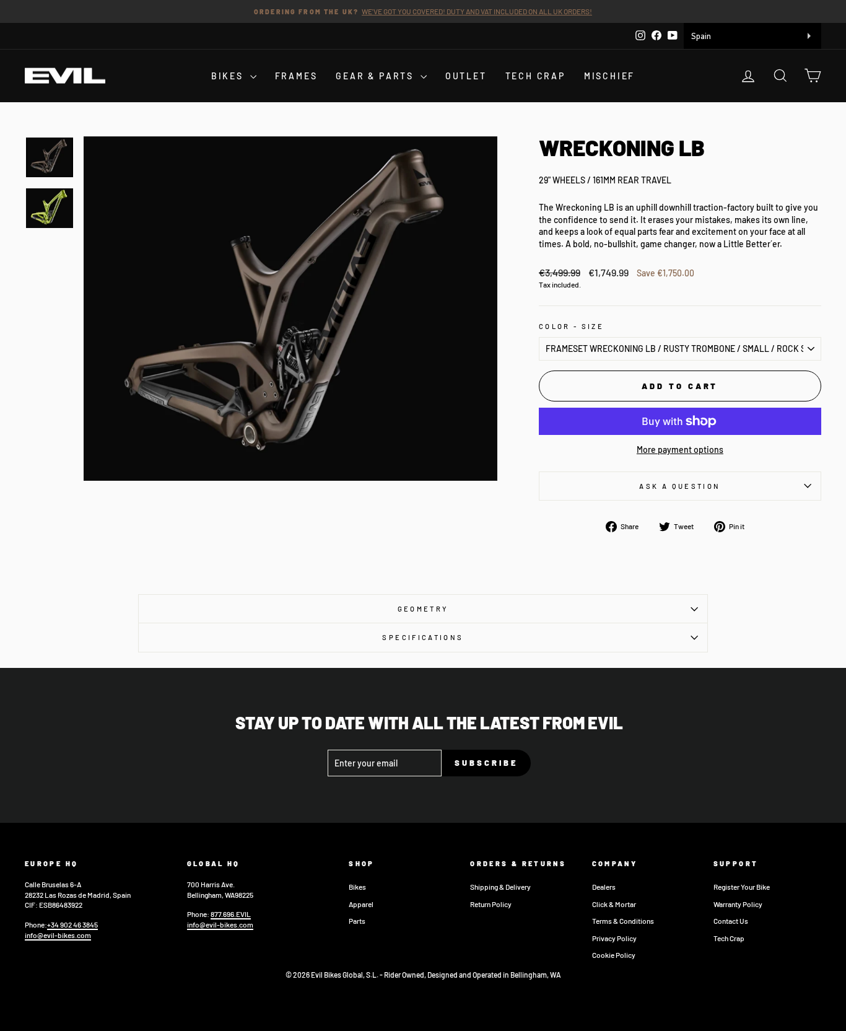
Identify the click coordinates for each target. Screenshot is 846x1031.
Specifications (422, 637)
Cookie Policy (613, 954)
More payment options (680, 449)
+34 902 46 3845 (72, 924)
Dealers (604, 886)
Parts (357, 920)
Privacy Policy (614, 938)
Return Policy (491, 904)
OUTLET (466, 76)
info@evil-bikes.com (58, 935)
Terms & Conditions (623, 920)
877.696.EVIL (231, 914)
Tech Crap (728, 938)
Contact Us (730, 920)
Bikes (357, 886)
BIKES (229, 76)
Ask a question (679, 486)
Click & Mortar (614, 904)
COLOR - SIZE (571, 326)
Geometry (423, 609)
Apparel (361, 904)
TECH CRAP (535, 76)
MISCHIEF (609, 76)
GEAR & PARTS (376, 76)
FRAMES (296, 76)
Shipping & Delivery (500, 886)
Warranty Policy (737, 904)
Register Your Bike (741, 886)
